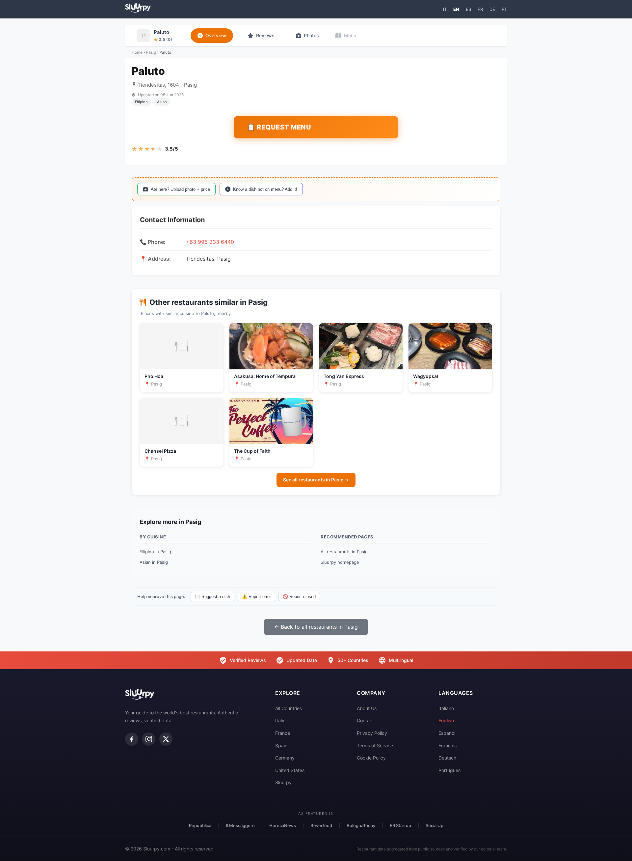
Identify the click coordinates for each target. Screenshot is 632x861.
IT (445, 9)
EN (456, 9)
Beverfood (321, 825)
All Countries (288, 708)
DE (492, 9)
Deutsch (447, 758)
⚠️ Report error (256, 596)
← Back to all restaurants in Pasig (316, 626)
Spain (281, 745)
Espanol (446, 733)
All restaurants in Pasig (344, 551)
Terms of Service (375, 745)
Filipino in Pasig (155, 551)
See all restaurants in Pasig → (316, 479)
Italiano (446, 708)
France (282, 733)
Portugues (449, 770)
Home (137, 52)
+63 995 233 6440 (210, 242)
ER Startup (400, 825)
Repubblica (200, 825)
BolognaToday (361, 825)
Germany (285, 758)
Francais (447, 745)
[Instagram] (148, 739)
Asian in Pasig (154, 562)
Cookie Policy (371, 758)
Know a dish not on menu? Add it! (265, 189)
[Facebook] (131, 739)
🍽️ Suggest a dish (212, 596)
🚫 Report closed (299, 596)
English (446, 720)
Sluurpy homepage (340, 562)
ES (468, 9)
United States (289, 770)
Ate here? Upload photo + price (180, 189)
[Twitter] (165, 739)
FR (480, 9)
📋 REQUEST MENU (279, 127)
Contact (365, 720)
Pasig (151, 52)
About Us (367, 708)
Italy (279, 720)
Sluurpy (283, 782)
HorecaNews (282, 825)
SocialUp (434, 825)
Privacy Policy (372, 733)
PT (504, 9)
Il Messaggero (240, 825)
